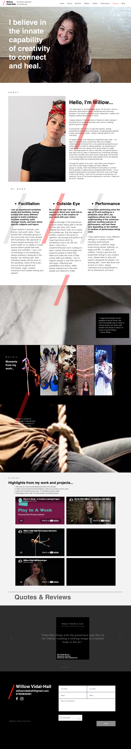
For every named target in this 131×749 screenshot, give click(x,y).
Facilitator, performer (24, 2)
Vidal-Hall (11, 4)
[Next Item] (110, 370)
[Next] (120, 638)
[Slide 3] (69, 667)
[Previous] (11, 638)
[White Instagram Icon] (22, 699)
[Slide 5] (63, 667)
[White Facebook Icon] (17, 699)
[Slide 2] (67, 667)
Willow (9, 2)
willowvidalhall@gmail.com (32, 690)
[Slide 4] (61, 667)
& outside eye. (22, 4)
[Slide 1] (65, 667)
